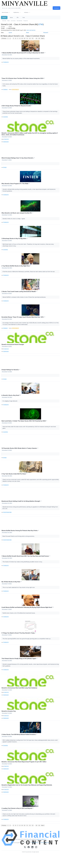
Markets (4, 17)
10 (24, 38)
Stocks (11, 17)
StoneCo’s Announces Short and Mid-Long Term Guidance (19, 688)
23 (39, 38)
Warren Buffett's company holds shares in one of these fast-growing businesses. (24, 297)
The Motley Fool (5, 62)
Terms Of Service (45, 842)
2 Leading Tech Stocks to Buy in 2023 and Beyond (18, 808)
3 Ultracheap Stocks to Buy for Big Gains (15, 238)
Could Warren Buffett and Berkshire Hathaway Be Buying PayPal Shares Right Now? (28, 607)
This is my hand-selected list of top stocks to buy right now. (19, 587)
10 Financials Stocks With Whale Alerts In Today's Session (20, 448)
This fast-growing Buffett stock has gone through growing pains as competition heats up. (27, 638)
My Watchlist (16, 12)
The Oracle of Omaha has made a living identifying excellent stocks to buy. (23, 561)
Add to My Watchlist (30, 30)
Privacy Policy (35, 842)
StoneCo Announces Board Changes (13, 344)
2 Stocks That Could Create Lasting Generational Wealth (19, 291)
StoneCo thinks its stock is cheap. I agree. (14, 218)
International (19, 20)
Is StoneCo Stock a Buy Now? (11, 395)
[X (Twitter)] (25, 847)
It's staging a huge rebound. (10, 401)
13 (32, 38)
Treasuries (25, 20)
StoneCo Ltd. (6, 139)
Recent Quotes (5, 12)
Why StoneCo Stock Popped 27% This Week (16, 183)
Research (45, 32)
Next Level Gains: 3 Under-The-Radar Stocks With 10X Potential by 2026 (24, 421)
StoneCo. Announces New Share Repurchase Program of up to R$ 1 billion (24, 762)
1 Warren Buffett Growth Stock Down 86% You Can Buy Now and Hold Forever (26, 556)
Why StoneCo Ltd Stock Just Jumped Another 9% (17, 213)
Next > (42, 38)
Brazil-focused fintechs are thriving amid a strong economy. (19, 536)
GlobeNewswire (5, 141)
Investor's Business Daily (7, 512)
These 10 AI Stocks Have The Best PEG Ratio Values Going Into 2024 (23, 78)
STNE (41, 24)
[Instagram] (36, 847)
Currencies (13, 20)
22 (36, 38)
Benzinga (4, 167)
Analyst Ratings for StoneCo (11, 369)
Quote (10, 32)
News (8, 20)
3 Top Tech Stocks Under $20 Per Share (14, 474)
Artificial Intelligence (15, 89)
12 (29, 38)
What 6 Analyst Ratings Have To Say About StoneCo (18, 158)
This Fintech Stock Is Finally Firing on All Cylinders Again (19, 658)
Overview (4, 20)
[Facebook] (28, 847)
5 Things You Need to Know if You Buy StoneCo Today (19, 633)
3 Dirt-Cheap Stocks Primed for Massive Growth (17, 105)
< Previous (3, 38)
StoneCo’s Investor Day (9, 711)
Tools (24, 17)
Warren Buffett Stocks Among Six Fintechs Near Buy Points (20, 530)
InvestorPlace (5, 116)
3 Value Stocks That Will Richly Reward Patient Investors (19, 734)
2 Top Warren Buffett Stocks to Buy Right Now (16, 266)
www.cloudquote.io (41, 839)
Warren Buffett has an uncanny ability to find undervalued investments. (21, 58)
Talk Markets (5, 89)
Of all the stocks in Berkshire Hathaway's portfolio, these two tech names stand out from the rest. (29, 271)
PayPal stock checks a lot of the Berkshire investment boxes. (19, 613)
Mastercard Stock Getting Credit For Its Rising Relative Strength (21, 501)
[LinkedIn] (32, 847)
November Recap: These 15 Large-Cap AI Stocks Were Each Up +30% (23, 317)
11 (27, 38)
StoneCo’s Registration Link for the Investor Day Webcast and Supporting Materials (27, 785)
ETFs (17, 17)
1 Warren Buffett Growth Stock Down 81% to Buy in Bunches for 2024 (23, 53)
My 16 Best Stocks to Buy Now (12, 581)
